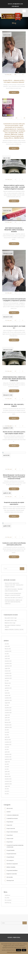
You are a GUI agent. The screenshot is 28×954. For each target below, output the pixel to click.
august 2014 (7, 786)
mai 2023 (7, 680)
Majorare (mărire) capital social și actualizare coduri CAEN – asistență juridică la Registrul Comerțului (14, 584)
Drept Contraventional (12, 831)
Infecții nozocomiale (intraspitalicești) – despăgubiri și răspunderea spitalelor (13, 594)
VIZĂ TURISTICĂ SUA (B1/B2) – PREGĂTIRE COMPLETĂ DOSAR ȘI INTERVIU (13, 590)
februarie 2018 (8, 739)
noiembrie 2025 (8, 651)
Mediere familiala (11, 867)
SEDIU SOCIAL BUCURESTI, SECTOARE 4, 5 (14, 597)
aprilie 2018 (7, 737)
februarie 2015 (8, 776)
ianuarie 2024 (7, 670)
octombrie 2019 (8, 712)
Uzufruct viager (13, 618)
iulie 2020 (7, 705)
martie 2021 (7, 693)
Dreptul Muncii (10, 857)
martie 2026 (7, 646)
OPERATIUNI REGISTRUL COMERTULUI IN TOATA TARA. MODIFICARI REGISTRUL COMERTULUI (13, 601)
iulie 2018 (7, 729)
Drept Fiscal (10, 835)
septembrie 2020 (8, 700)
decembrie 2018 (8, 725)
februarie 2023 (8, 683)
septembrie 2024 (8, 666)
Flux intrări (7, 897)
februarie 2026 (8, 648)
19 (22, 74)
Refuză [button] (24, 950)
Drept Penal (9, 841)
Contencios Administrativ (13, 815)
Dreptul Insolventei (11, 853)
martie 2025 (7, 658)
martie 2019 (7, 720)
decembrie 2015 (8, 754)
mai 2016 (7, 749)
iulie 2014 (7, 788)
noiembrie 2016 (8, 744)
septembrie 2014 (8, 783)
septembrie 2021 (8, 688)
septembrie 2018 (8, 727)
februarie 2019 (8, 722)
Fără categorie (10, 860)
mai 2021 (7, 690)
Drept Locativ (10, 838)
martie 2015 (7, 774)
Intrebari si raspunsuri (12, 863)
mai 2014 (7, 793)
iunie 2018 (7, 732)
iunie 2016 (7, 747)
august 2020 (7, 702)
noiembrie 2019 (8, 710)
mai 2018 (7, 734)
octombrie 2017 (8, 742)
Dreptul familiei (10, 850)
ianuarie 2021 (7, 695)
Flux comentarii (8, 900)
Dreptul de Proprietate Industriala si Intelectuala (15, 846)
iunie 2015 (7, 766)
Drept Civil (9, 825)
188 (24, 118)
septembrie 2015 (8, 759)
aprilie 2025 (7, 656)
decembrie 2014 (8, 779)
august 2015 (7, 761)
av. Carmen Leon (9, 118)
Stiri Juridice (10, 877)
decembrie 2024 (8, 661)
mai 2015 (7, 769)
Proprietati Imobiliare (12, 870)
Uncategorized (10, 880)
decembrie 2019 (8, 707)
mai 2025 (7, 653)
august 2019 (7, 715)
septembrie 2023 (8, 678)
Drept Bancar (10, 821)
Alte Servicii (10, 808)
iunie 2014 (7, 791)
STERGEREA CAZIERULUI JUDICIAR (16, 629)
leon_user (9, 74)
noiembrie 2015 (8, 756)
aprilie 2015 (7, 771)
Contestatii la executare (12, 818)
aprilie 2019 (7, 717)
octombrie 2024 (8, 663)
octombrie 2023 (8, 675)
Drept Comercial (11, 828)
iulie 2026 (7, 643)
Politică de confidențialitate (14, 952)
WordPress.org (8, 902)
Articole (9, 811)
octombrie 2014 (8, 781)
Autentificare (7, 895)
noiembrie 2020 (8, 698)
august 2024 (7, 668)
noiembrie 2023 (8, 673)
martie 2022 (7, 685)
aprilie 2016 (7, 752)
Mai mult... (14, 92)
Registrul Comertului (12, 873)
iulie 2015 (7, 764)
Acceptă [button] (18, 950)
